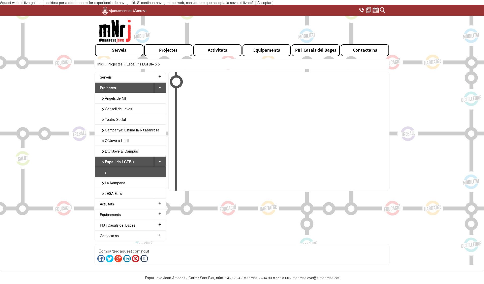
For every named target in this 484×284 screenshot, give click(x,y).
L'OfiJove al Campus (121, 151)
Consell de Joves (118, 108)
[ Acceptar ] (264, 2)
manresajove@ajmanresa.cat (315, 277)
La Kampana (114, 182)
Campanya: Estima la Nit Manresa (131, 129)
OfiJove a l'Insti (116, 140)
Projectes (115, 63)
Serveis (106, 77)
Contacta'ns (109, 235)
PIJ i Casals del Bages (117, 225)
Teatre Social (115, 119)
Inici (100, 63)
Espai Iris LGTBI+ (140, 63)
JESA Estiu (113, 193)
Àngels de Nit (115, 98)
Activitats (107, 203)
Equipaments (110, 214)
